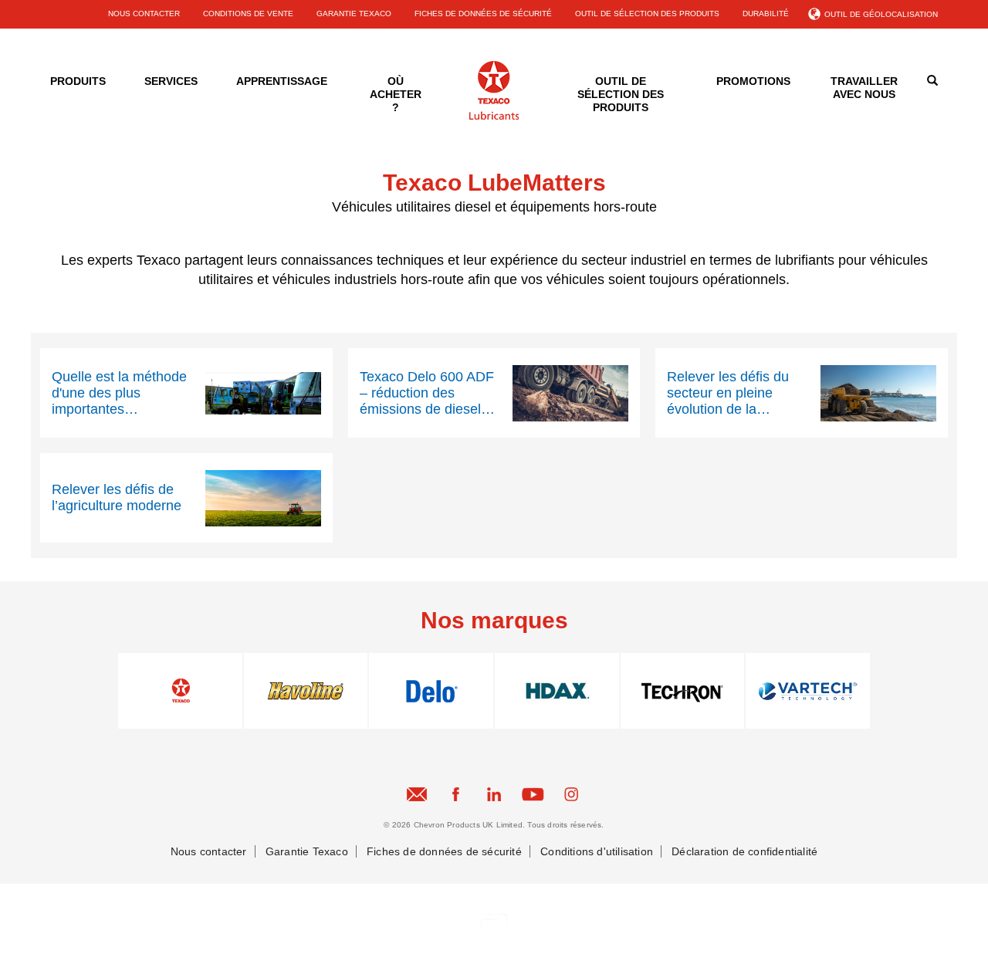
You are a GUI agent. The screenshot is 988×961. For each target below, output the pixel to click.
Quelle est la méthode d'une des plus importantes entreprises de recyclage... (119, 393)
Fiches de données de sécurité (444, 851)
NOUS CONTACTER (144, 13)
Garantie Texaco (307, 851)
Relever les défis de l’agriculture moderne (116, 497)
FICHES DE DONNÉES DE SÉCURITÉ (483, 13)
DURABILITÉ (766, 13)
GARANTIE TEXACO (353, 13)
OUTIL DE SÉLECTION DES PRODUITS (647, 13)
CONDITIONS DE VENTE (248, 13)
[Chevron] (494, 117)
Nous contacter (209, 851)
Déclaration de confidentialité (744, 851)
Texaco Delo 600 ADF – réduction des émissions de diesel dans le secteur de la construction (427, 393)
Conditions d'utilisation (596, 851)
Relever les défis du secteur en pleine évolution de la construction (728, 393)
